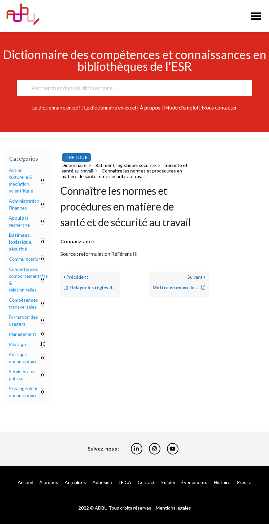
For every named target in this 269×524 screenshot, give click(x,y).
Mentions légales (173, 508)
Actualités (75, 482)
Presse (244, 482)
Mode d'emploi (181, 107)
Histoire (222, 482)
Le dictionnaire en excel (110, 107)
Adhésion (102, 482)
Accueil (25, 482)
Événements (194, 482)
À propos (150, 107)
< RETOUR (76, 157)
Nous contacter (219, 107)
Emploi (168, 482)
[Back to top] (259, 497)
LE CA (125, 482)
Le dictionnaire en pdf (56, 107)
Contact (146, 482)
